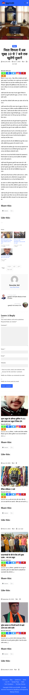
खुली (14, 266)
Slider (22, 682)
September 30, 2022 (8, 599)
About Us (5, 679)
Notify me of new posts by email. (10, 381)
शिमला (14, 46)
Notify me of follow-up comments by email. (13, 375)
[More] (3, 76)
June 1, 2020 (17, 61)
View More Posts (14, 287)
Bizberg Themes (14, 692)
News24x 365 (6, 61)
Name (3, 349)
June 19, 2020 (6, 463)
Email (3, 356)
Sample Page (15, 682)
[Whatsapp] (3, 73)
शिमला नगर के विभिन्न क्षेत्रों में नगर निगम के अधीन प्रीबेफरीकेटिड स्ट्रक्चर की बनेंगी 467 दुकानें (19, 241)
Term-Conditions (8, 684)
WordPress (16, 689)
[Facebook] (8, 73)
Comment (4, 325)
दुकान (19, 266)
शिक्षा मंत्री (9, 269)
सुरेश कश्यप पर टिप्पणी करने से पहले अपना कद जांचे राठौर (12, 626)
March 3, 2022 (6, 529)
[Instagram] (18, 73)
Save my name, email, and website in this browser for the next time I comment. (13, 371)
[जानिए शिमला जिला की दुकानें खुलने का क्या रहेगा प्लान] (6, 251)
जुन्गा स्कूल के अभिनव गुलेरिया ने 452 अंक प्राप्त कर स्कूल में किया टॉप (13, 420)
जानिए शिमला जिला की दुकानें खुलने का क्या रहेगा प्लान (6, 256)
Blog (11, 679)
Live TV (7, 682)
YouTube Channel (20, 684)
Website (3, 363)
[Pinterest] (23, 73)
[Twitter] (13, 73)
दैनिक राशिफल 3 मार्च (8, 489)
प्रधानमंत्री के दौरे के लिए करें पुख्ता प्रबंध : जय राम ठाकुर (12, 556)
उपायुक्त (9, 266)
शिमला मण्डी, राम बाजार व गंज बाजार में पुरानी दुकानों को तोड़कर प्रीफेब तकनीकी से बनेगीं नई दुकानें (6, 241)
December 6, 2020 (7, 669)
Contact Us (18, 679)
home (24, 679)
